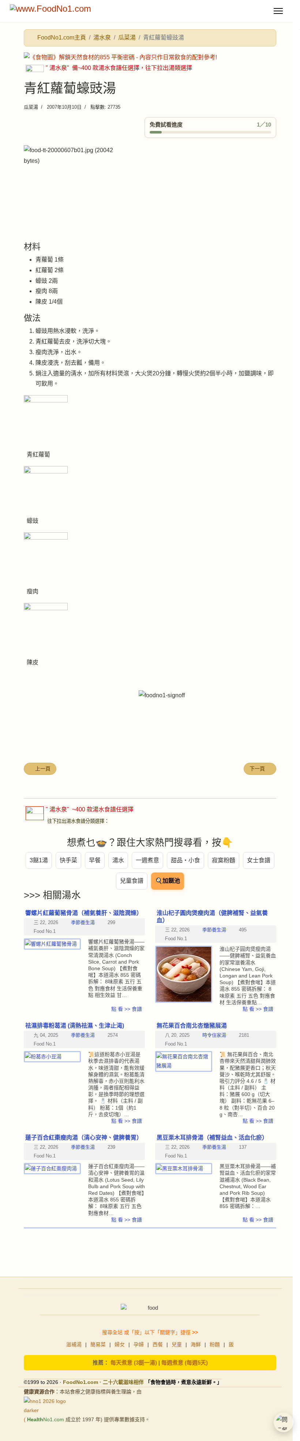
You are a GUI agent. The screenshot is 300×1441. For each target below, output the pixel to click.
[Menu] (278, 11)
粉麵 (215, 1344)
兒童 (177, 1344)
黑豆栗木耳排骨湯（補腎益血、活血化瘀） (212, 1137)
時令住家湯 (214, 1035)
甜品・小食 (185, 860)
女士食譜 (258, 860)
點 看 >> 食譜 (258, 1009)
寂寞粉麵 (223, 860)
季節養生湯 (214, 929)
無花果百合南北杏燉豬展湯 (192, 1025)
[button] (283, 1422)
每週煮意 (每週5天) (184, 1362)
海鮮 (196, 1344)
